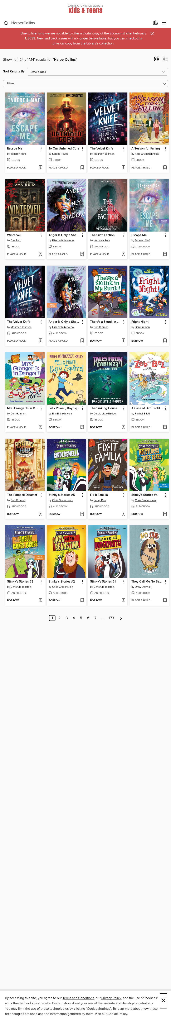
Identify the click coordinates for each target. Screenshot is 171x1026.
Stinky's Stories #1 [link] (103, 582)
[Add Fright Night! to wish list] (164, 341)
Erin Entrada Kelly (62, 413)
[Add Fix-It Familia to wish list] (123, 514)
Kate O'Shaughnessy (147, 154)
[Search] (6, 23)
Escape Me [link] (14, 149)
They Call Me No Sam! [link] (147, 582)
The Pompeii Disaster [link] (22, 495)
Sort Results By (14, 71)
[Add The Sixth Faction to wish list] (123, 254)
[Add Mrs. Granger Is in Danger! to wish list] (40, 427)
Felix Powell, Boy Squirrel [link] (64, 408)
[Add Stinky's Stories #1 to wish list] (123, 600)
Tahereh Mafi (18, 154)
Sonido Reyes (60, 154)
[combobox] (77, 23)
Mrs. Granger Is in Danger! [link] (23, 408)
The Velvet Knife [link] (101, 149)
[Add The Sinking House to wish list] (123, 427)
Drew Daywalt (143, 587)
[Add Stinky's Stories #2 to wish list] (82, 600)
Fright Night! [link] (140, 322)
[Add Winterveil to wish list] (40, 254)
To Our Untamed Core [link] (64, 149)
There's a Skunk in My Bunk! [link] (106, 322)
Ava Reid (16, 240)
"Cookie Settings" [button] (98, 1009)
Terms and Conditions (78, 998)
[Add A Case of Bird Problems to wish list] (164, 427)
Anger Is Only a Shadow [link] (64, 235)
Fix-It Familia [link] (99, 495)
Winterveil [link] (14, 235)
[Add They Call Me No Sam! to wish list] (164, 600)
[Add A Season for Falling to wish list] (164, 168)
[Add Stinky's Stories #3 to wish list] (40, 600)
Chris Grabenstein (62, 500)
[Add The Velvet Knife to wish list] (123, 168)
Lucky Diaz (100, 500)
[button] (156, 60)
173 (111, 618)
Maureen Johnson (104, 154)
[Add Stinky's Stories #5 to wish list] (82, 514)
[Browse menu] (164, 23)
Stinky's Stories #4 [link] (144, 495)
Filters (11, 83)
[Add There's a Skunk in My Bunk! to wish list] (123, 341)
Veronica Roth (102, 240)
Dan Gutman (101, 327)
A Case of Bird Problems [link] (147, 408)
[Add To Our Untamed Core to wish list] (82, 168)
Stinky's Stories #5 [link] (62, 495)
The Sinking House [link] (103, 408)
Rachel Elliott (142, 413)
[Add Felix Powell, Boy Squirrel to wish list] (82, 427)
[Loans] (155, 24)
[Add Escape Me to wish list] (40, 168)
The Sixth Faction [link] (102, 235)
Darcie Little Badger (105, 413)
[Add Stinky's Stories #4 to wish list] (164, 514)
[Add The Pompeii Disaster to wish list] (40, 514)
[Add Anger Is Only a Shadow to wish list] (82, 254)
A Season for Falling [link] (145, 149)
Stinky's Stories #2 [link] (62, 582)
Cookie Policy (117, 1014)
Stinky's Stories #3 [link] (20, 582)
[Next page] (121, 618)
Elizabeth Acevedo (63, 240)
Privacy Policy (111, 998)
